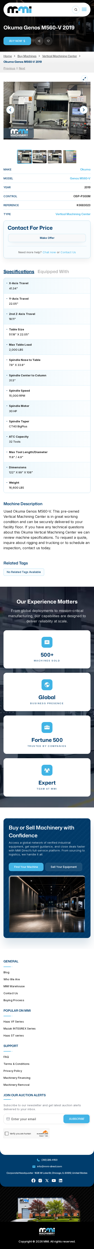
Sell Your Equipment (64, 866)
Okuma (85, 169)
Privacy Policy (12, 1070)
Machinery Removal (16, 1084)
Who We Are (11, 979)
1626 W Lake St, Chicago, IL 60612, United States (61, 1173)
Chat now (49, 252)
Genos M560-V (80, 178)
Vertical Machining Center (59, 56)
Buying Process (13, 1000)
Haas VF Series (13, 1021)
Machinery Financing (16, 1077)
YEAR (7, 187)
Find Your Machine (26, 866)
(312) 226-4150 (49, 1160)
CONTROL (10, 196)
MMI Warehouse (14, 986)
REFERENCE (11, 205)
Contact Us (68, 252)
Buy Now (15, 41)
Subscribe (76, 1119)
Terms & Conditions (16, 1063)
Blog (6, 972)
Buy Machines (27, 56)
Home (7, 56)
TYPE (7, 214)
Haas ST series (13, 1035)
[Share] (39, 41)
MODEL (8, 178)
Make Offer (47, 238)
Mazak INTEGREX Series (19, 1028)
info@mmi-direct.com (49, 1166)
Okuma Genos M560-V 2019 (22, 62)
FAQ (6, 1057)
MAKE (7, 169)
